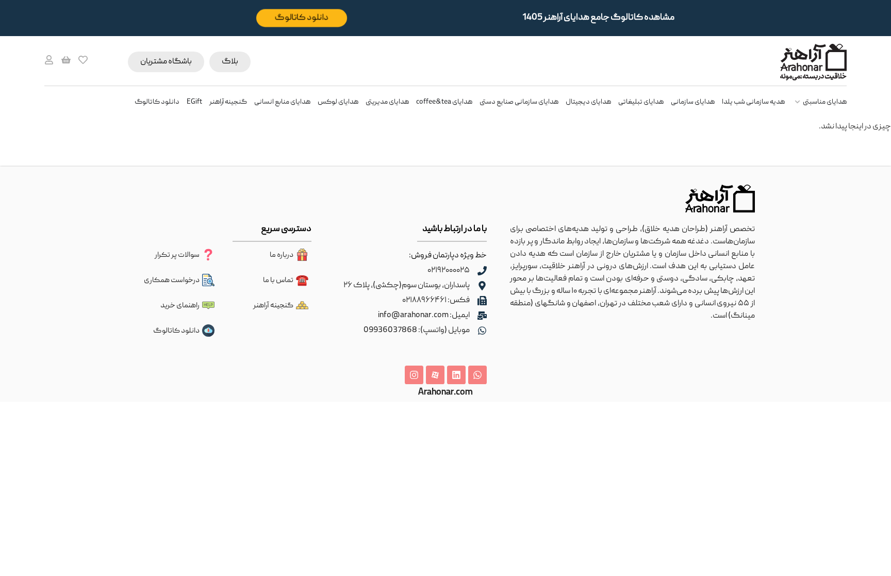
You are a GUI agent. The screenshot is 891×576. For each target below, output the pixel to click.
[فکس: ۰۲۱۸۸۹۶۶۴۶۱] (482, 300)
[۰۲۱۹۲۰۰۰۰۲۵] (482, 270)
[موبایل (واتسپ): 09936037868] (482, 330)
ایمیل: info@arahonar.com (424, 315)
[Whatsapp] (477, 375)
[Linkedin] (456, 375)
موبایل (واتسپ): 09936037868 (417, 330)
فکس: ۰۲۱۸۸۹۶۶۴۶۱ (436, 300)
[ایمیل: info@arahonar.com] (482, 315)
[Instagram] (414, 375)
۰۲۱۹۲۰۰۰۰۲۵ (448, 270)
